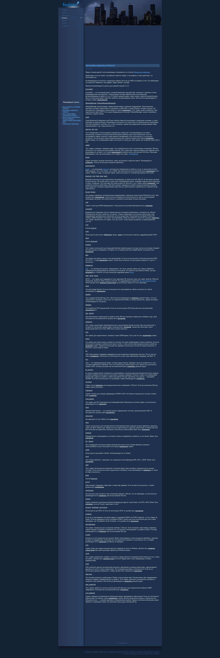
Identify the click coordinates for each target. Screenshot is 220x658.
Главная (65, 10)
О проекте (66, 26)
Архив (64, 20)
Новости (65, 13)
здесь (132, 272)
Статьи (64, 18)
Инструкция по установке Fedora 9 (71, 107)
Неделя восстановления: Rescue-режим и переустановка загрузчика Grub (72, 119)
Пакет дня (65, 15)
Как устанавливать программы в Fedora (70, 114)
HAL (86, 269)
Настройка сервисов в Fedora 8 (70, 111)
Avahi (87, 169)
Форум (64, 23)
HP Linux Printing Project (147, 281)
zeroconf (106, 169)
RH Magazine (133, 154)
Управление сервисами (71, 124)
